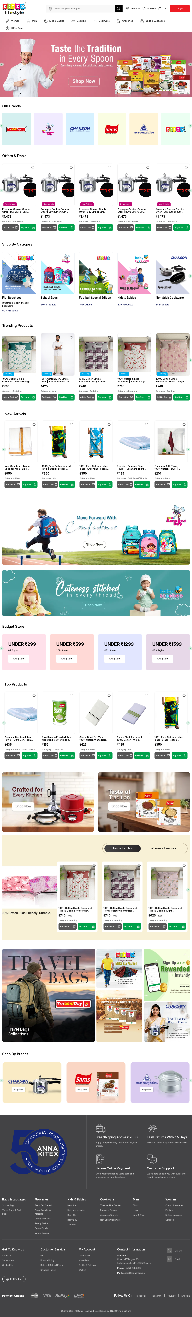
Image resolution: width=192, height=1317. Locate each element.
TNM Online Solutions (120, 1311)
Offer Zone (17, 28)
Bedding (81, 20)
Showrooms (8, 1260)
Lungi (135, 1210)
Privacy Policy (47, 1260)
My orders (84, 1260)
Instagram (157, 1295)
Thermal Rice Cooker (110, 1205)
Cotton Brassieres (174, 1205)
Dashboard (84, 1255)
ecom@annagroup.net (134, 1273)
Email (177, 1259)
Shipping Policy (48, 1270)
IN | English (16, 1279)
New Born (72, 1205)
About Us (6, 1255)
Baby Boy (72, 1219)
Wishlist (82, 1270)
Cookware (104, 20)
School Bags (8, 1205)
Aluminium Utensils (109, 1215)
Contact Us (7, 1265)
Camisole (169, 1219)
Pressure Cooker (108, 1210)
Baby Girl (72, 1215)
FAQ (42, 1255)
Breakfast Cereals (44, 1205)
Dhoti (135, 1205)
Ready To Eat (41, 1223)
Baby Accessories (76, 1210)
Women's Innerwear (164, 848)
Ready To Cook (43, 1218)
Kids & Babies (56, 20)
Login (180, 8)
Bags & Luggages (155, 20)
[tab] (157, 90)
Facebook (141, 1295)
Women (15, 20)
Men (34, 20)
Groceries (127, 20)
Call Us (178, 1250)
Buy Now (25, 397)
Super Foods (41, 1228)
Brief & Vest (138, 1215)
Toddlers (72, 1224)
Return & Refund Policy (51, 1265)
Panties (169, 1210)
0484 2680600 (133, 1268)
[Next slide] (190, 64)
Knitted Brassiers (173, 1215)
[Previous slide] (2, 64)
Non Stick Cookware (110, 1219)
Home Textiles (122, 848)
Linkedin (186, 1295)
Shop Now (18, 658)
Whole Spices (42, 1233)
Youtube (171, 1295)
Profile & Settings (87, 1265)
